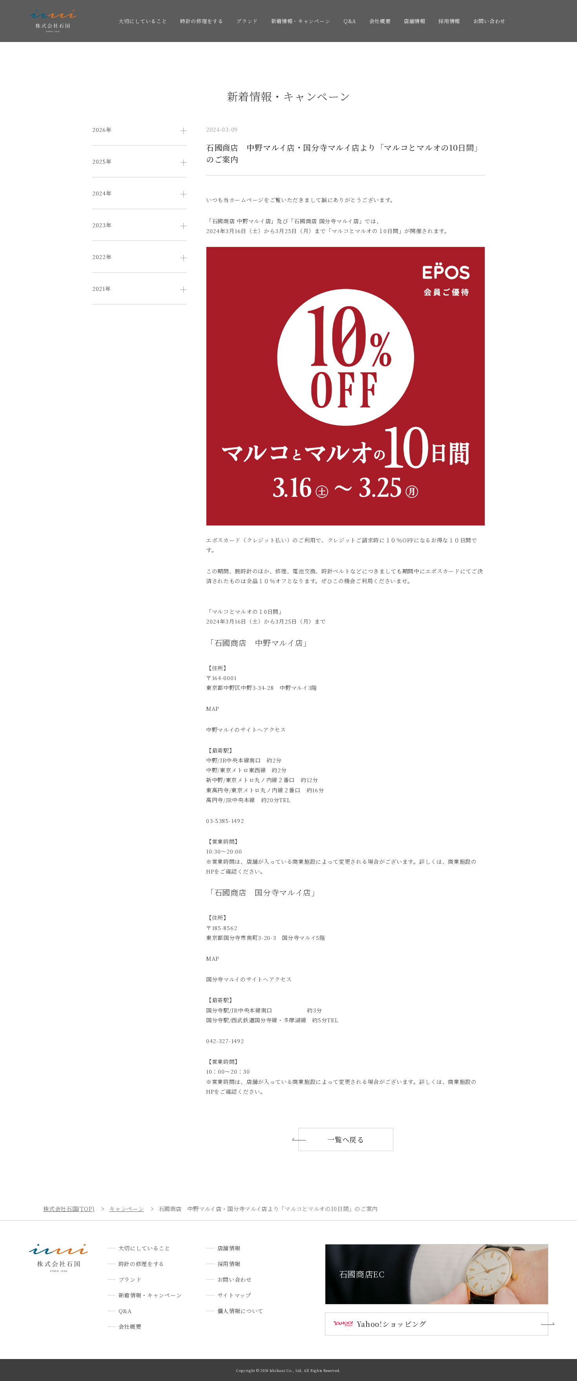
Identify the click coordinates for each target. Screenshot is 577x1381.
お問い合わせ (489, 21)
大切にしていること (143, 21)
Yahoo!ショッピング (391, 1324)
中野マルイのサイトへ (234, 729)
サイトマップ (234, 1295)
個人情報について (240, 1311)
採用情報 (449, 21)
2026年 (102, 129)
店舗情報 (414, 21)
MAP (212, 708)
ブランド (247, 21)
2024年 (102, 193)
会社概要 (380, 21)
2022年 (102, 257)
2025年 (102, 161)
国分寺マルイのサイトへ (237, 979)
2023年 (102, 225)
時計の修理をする (201, 21)
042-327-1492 (225, 1041)
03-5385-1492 (225, 821)
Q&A (349, 21)
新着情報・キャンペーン (300, 21)
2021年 (101, 288)
